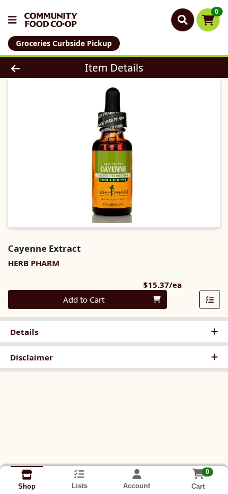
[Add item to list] (210, 299)
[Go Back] (34, 67)
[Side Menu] (12, 20)
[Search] (183, 19)
